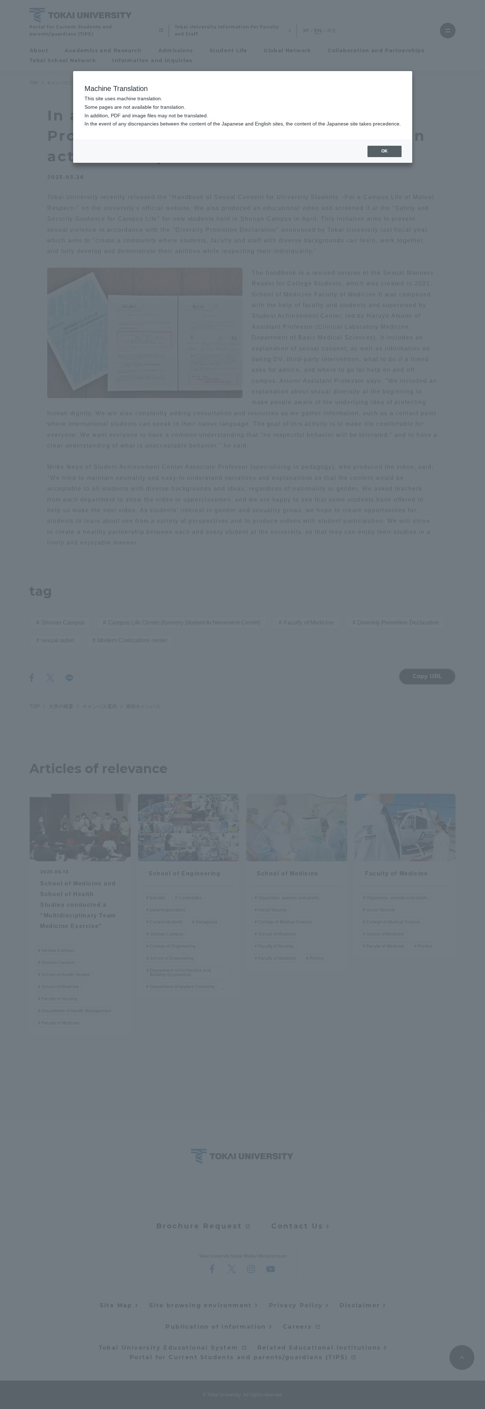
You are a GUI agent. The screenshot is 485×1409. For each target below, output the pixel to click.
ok (384, 151)
